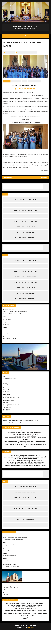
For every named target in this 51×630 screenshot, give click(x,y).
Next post (44, 178)
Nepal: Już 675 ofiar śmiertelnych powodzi (25, 459)
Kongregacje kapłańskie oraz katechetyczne (26, 434)
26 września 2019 (10, 52)
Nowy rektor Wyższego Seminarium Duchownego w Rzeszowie (25, 433)
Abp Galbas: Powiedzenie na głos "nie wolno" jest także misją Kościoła (25, 465)
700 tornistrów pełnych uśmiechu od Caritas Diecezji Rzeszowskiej (25, 431)
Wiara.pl (7, 452)
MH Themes (31, 627)
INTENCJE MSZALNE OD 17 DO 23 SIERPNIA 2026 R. (25, 221)
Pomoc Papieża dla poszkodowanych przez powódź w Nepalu (25, 464)
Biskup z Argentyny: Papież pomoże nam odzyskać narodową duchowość (25, 457)
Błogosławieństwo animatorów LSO (25, 436)
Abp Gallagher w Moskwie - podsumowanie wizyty (25, 455)
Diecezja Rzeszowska (10, 600)
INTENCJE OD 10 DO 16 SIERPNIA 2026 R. (25, 232)
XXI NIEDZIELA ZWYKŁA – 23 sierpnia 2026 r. (25, 216)
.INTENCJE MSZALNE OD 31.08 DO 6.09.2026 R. (25, 199)
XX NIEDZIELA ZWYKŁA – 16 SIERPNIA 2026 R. (25, 227)
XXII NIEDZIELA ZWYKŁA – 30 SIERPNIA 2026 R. (25, 205)
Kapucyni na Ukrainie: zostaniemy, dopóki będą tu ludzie (25, 460)
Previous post (8, 178)
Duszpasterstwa (16, 81)
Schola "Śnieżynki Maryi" (34, 81)
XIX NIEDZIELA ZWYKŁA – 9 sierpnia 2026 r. (25, 237)
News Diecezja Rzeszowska (12, 427)
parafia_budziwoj (22, 52)
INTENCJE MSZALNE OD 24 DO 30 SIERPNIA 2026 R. (25, 210)
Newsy (24, 81)
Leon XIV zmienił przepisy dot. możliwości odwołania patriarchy (25, 462)
